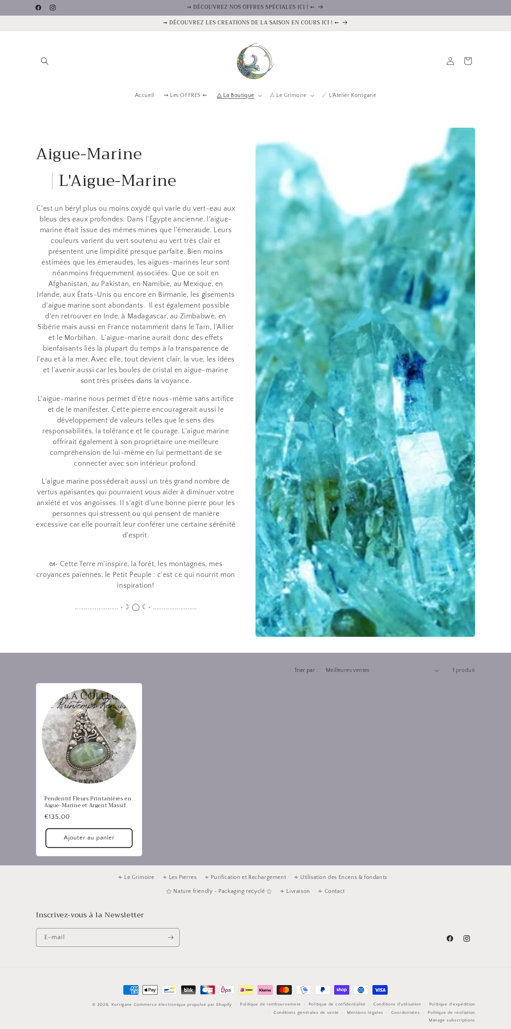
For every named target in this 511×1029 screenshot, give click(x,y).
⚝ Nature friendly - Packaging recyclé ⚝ (219, 891)
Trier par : (306, 670)
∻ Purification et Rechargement (245, 877)
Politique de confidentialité (337, 1004)
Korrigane (121, 1004)
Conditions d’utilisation (397, 1004)
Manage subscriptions (452, 1020)
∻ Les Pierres (179, 877)
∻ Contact (331, 891)
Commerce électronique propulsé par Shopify (183, 1004)
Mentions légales (365, 1012)
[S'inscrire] (170, 937)
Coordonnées (405, 1012)
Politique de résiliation (451, 1012)
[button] (44, 61)
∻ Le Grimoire (136, 877)
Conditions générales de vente (306, 1012)
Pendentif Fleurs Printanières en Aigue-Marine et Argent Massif (87, 802)
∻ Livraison (295, 891)
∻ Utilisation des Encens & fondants (340, 877)
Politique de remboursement (270, 1004)
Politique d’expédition (452, 1004)
